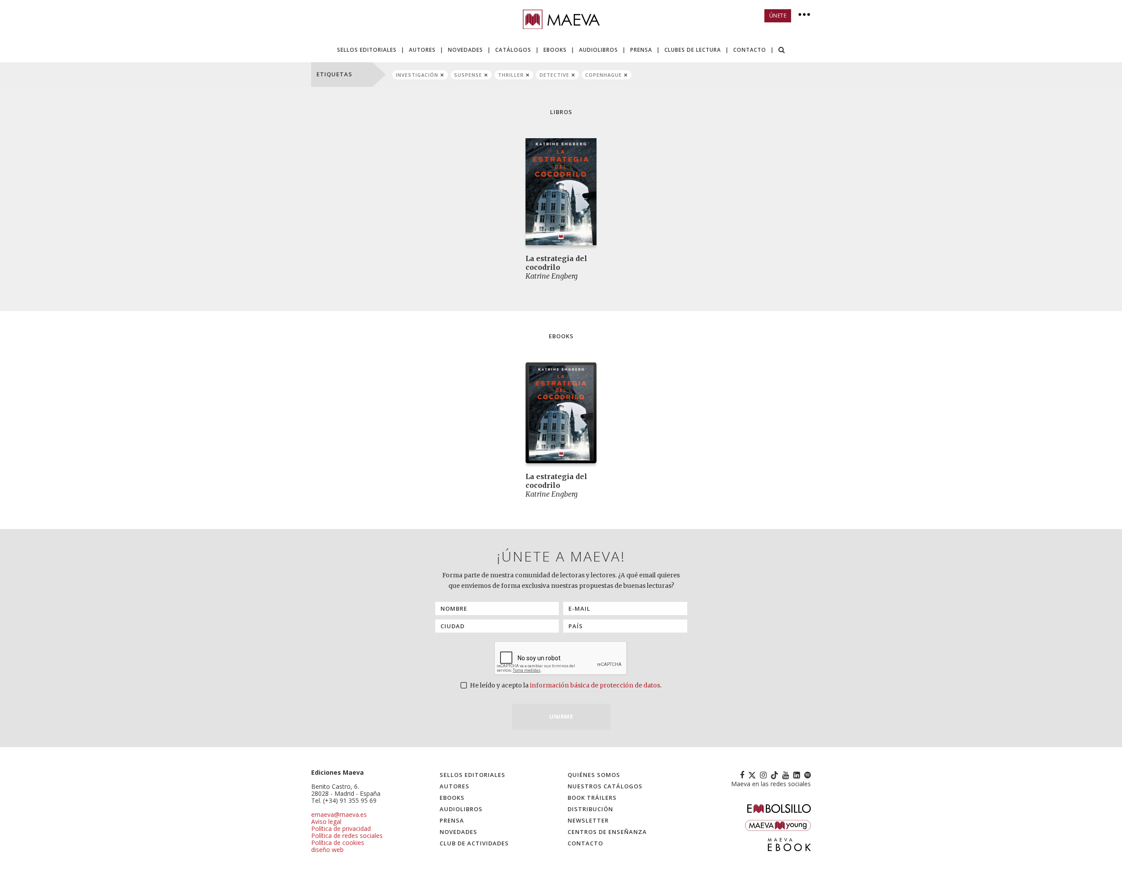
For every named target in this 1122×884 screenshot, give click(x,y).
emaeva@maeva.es (339, 814)
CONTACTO (749, 50)
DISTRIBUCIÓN (590, 809)
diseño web (327, 849)
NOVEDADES (465, 50)
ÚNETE (778, 15)
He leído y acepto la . (565, 685)
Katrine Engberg (551, 276)
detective (554, 75)
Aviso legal (326, 821)
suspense (468, 75)
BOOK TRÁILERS (592, 798)
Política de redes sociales (347, 835)
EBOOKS (555, 50)
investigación (417, 75)
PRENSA (641, 50)
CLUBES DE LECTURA (692, 50)
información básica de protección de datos (595, 685)
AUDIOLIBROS (598, 50)
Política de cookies (337, 842)
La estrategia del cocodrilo (556, 263)
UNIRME (561, 716)
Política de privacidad (341, 828)
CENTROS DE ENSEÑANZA (607, 832)
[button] (781, 50)
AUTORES (422, 50)
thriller (511, 75)
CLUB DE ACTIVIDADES (474, 843)
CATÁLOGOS (513, 50)
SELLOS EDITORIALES (367, 50)
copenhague (603, 75)
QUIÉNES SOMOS (594, 775)
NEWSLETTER (588, 820)
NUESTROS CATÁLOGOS (605, 786)
